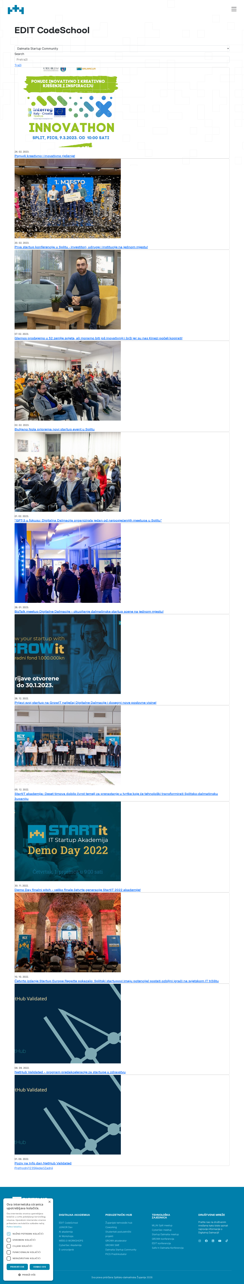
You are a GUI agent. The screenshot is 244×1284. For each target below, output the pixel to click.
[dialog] (28, 1239)
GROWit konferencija (163, 1238)
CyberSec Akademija (70, 1245)
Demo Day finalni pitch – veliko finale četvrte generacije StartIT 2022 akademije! (78, 890)
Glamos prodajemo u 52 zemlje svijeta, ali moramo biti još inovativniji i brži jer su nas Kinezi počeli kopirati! (98, 338)
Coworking (111, 1227)
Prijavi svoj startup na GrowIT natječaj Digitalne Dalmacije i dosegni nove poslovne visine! (85, 702)
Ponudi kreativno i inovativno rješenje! (45, 156)
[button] (28, 1274)
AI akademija (66, 1231)
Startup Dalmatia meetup (165, 1234)
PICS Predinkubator (116, 1254)
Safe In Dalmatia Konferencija (168, 1247)
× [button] (49, 1202)
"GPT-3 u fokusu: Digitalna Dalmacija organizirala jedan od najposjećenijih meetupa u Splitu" (88, 520)
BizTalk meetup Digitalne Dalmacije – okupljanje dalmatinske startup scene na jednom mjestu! (89, 611)
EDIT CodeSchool (68, 1222)
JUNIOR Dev (66, 1227)
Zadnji (48, 1168)
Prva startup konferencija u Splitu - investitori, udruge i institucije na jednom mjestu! (81, 247)
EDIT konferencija (161, 1243)
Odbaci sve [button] (39, 1266)
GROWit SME (112, 1245)
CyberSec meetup (161, 1229)
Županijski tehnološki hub (118, 1222)
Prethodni (21, 1168)
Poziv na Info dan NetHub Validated (43, 1163)
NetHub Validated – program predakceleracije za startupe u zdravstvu (70, 1072)
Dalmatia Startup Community (120, 1249)
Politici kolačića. (14, 1226)
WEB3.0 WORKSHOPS (71, 1240)
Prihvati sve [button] (17, 1266)
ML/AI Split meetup (162, 1225)
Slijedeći (38, 1168)
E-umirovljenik (66, 1249)
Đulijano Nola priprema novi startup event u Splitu (55, 429)
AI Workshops (66, 1236)
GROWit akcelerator (116, 1240)
